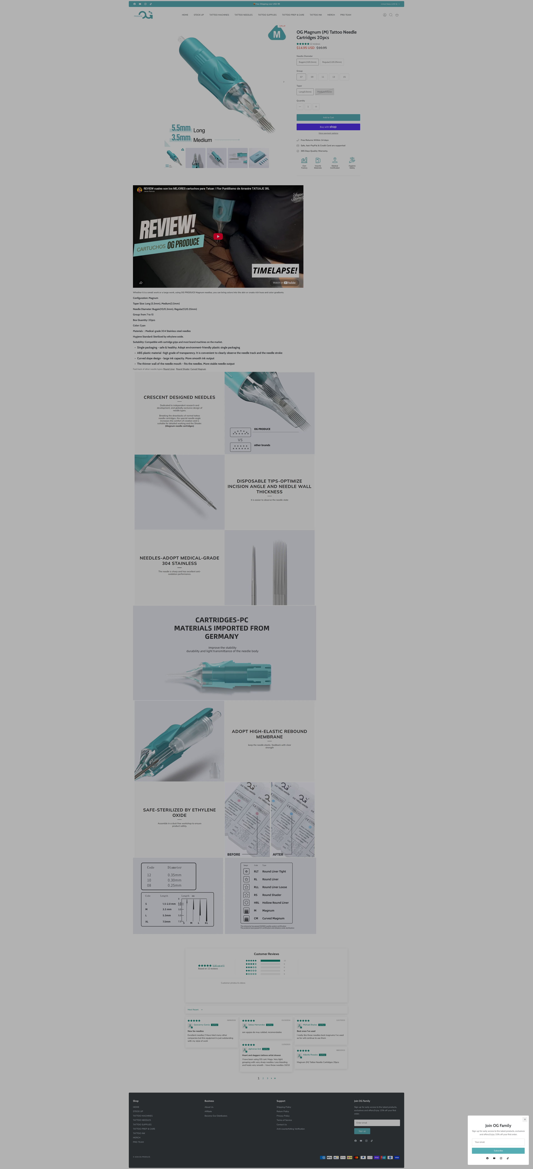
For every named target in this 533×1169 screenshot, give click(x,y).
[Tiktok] (508, 1158)
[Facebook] (487, 1158)
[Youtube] (494, 1158)
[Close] (524, 1119)
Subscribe (498, 1150)
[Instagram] (501, 1158)
